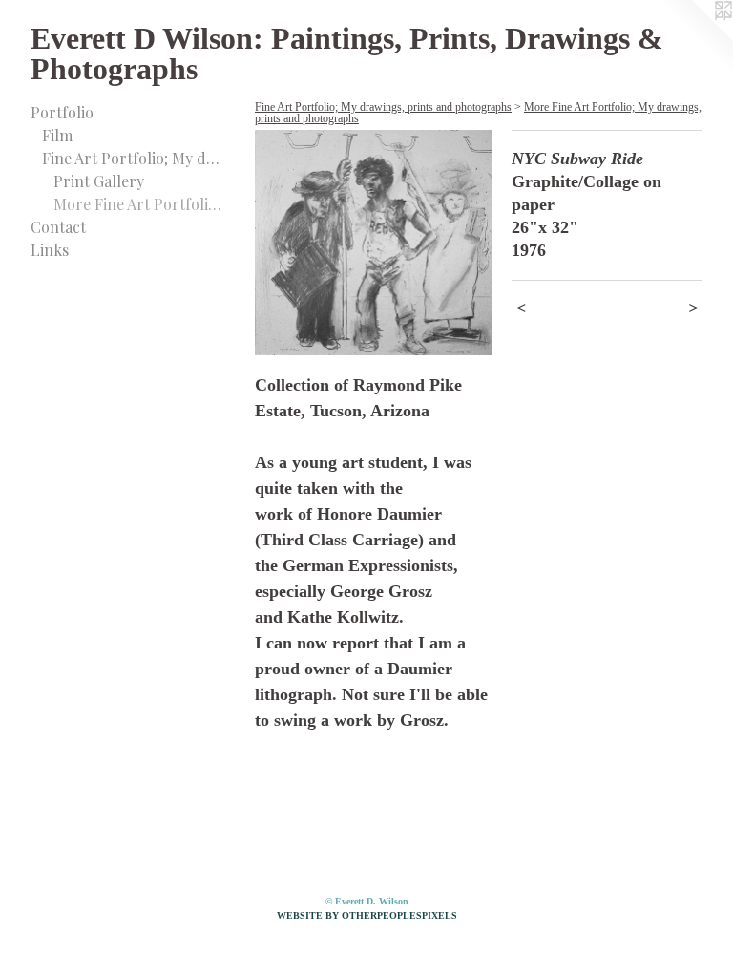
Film (57, 135)
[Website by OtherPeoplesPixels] (695, 38)
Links (50, 250)
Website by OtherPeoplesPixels (367, 915)
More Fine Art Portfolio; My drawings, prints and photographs (137, 204)
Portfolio (62, 112)
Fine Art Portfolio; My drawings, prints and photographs (131, 158)
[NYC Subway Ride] (373, 242)
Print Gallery (98, 181)
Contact (58, 227)
